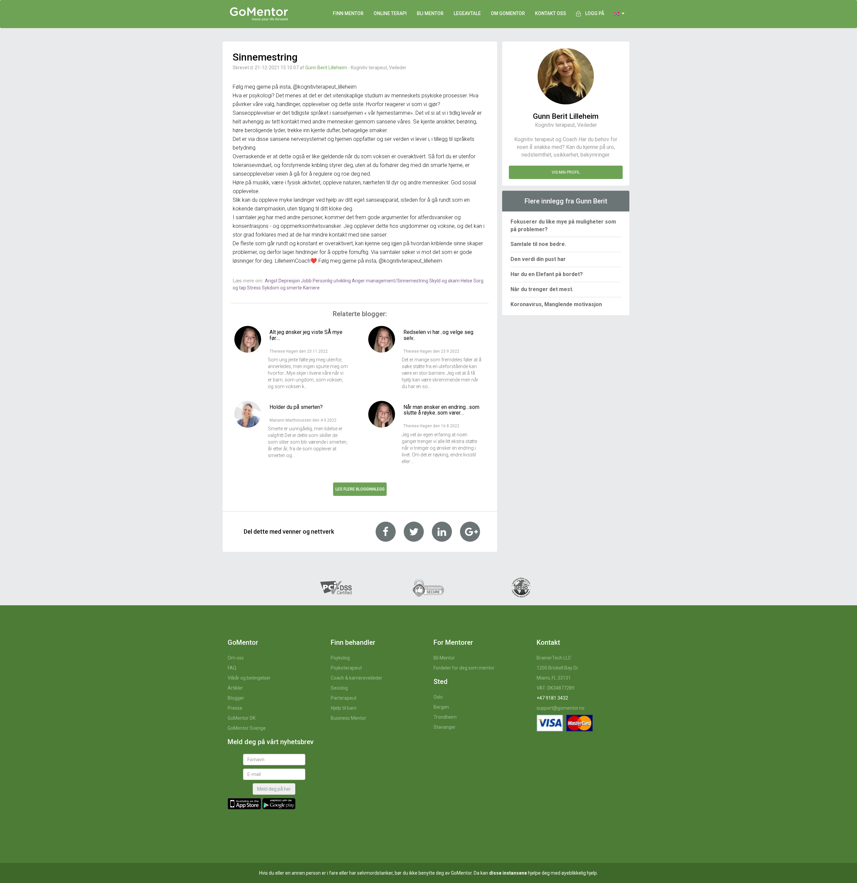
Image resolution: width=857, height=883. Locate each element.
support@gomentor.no (561, 708)
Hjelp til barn (344, 708)
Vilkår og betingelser (249, 678)
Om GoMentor (508, 13)
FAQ (232, 668)
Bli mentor (430, 13)
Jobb (307, 280)
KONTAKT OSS (550, 13)
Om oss (236, 657)
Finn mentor (348, 13)
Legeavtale (467, 13)
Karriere (311, 287)
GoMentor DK (241, 718)
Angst (272, 280)
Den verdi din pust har (538, 259)
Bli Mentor (444, 657)
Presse (235, 708)
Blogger (236, 698)
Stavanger (445, 727)
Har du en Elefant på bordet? (547, 274)
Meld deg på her (274, 789)
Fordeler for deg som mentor (464, 668)
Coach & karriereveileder (356, 678)
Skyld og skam (445, 280)
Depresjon (290, 280)
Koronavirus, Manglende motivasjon (556, 304)
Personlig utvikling (332, 280)
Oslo (438, 697)
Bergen (441, 707)
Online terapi (390, 13)
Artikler (235, 688)
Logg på (594, 13)
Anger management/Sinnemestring (390, 280)
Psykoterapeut (346, 668)
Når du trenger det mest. (542, 289)
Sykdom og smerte (282, 287)
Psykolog (340, 657)
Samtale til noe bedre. (538, 244)
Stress (254, 287)
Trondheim (445, 717)
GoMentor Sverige (247, 728)
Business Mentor (348, 718)
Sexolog (339, 688)
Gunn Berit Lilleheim (326, 67)
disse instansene (508, 873)
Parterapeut (344, 698)
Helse (467, 280)
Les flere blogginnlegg (360, 489)
